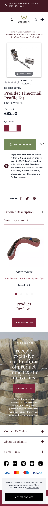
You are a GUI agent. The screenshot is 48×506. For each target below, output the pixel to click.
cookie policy (33, 487)
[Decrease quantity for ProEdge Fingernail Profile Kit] (6, 128)
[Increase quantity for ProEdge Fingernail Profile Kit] (19, 128)
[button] (16, 294)
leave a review (24, 322)
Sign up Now (24, 388)
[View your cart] (42, 19)
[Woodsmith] (24, 20)
